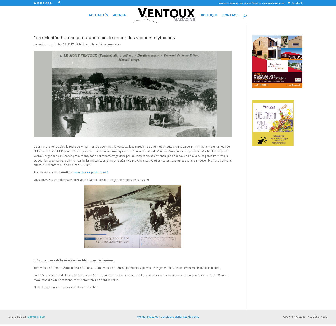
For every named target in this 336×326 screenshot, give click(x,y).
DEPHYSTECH (36, 316)
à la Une (82, 44)
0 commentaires (110, 44)
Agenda (119, 15)
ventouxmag (46, 44)
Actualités (98, 15)
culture (93, 44)
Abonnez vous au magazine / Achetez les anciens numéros (251, 3)
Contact (230, 15)
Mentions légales (147, 316)
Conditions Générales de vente (180, 316)
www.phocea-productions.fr (91, 172)
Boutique (209, 15)
